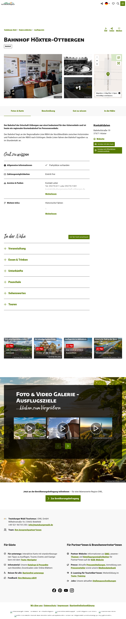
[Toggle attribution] (119, 93)
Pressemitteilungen (96, 565)
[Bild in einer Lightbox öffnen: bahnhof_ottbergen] (78, 64)
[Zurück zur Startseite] (8, 3)
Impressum (63, 605)
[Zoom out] (97, 60)
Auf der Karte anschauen (79, 237)
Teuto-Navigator (29, 560)
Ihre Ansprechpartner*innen (28, 530)
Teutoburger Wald (10, 30)
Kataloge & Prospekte (38, 565)
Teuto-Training (78, 576)
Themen (75, 557)
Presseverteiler (78, 568)
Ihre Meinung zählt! (27, 578)
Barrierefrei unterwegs (33, 573)
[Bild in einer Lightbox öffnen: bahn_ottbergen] (33, 76)
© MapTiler (107, 93)
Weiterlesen (51, 194)
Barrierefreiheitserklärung (82, 605)
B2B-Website (97, 560)
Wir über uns (37, 605)
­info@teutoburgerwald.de (41, 525)
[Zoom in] (97, 57)
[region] (108, 76)
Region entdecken (25, 30)
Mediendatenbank (107, 568)
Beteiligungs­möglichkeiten (96, 557)
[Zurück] (58, 446)
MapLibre (99, 93)
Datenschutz (50, 605)
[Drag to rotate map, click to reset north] (97, 64)
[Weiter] (68, 446)
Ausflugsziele (39, 30)
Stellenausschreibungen (104, 581)
